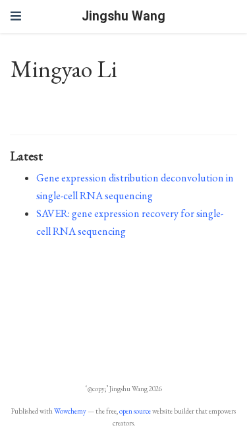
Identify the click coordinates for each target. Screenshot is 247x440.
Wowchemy (70, 411)
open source (135, 411)
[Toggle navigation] (16, 16)
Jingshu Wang (123, 16)
